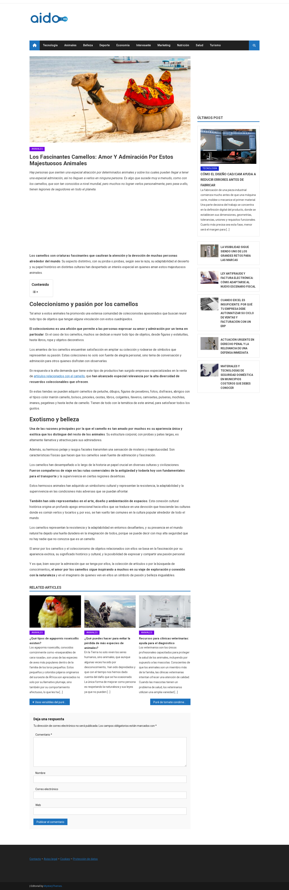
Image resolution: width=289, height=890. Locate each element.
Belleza (88, 45)
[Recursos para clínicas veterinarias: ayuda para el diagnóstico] (165, 611)
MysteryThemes (53, 885)
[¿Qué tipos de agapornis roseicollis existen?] (55, 611)
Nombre (40, 773)
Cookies (65, 858)
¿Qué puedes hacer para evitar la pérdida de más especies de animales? (107, 643)
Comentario (43, 734)
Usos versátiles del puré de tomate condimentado (52, 702)
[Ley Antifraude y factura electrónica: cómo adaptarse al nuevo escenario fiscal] (209, 277)
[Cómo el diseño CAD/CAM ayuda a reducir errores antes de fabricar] (228, 146)
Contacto (35, 858)
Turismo (215, 45)
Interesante (143, 45)
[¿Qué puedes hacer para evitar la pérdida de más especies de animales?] (110, 611)
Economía (123, 45)
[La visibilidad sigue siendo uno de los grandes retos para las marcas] (209, 250)
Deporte (104, 45)
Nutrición (183, 45)
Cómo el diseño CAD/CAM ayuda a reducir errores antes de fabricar (228, 179)
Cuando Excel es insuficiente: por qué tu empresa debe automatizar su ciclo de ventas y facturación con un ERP (237, 313)
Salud (199, 45)
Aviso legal (50, 858)
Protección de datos (85, 858)
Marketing (163, 45)
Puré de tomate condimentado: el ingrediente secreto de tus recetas (172, 702)
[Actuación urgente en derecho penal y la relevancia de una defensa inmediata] (209, 343)
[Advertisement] (188, 18)
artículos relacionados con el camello (59, 376)
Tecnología (50, 45)
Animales (70, 45)
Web (38, 805)
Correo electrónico (46, 789)
